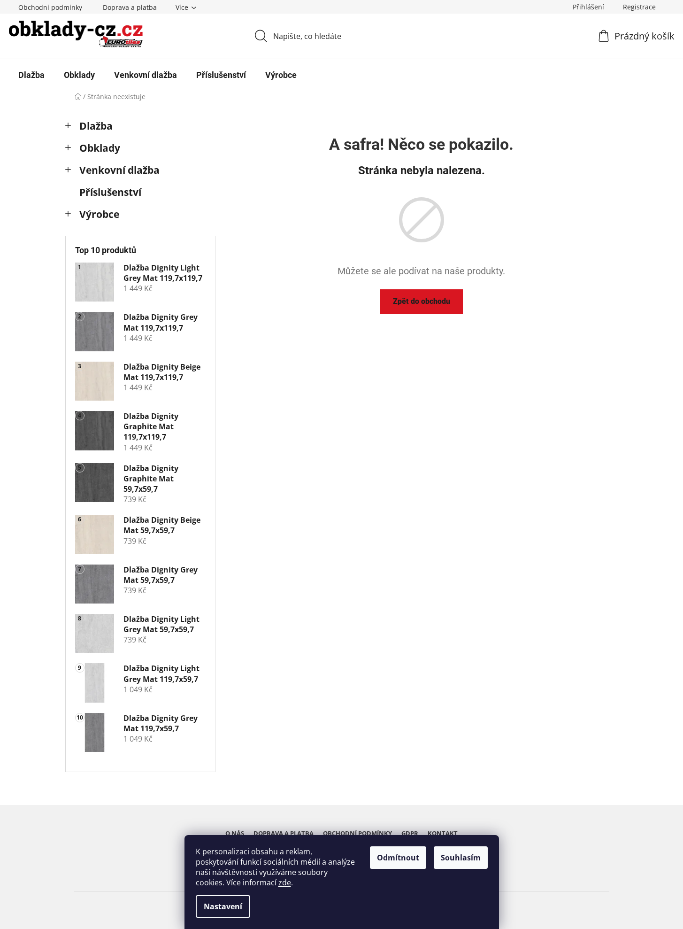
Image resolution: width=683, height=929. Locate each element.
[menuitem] (31, 75)
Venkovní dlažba (119, 170)
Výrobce (99, 214)
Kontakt (443, 833)
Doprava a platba (130, 7)
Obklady (99, 148)
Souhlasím (461, 857)
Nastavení (223, 906)
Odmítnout (398, 857)
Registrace (639, 6)
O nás (234, 833)
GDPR (409, 833)
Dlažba (96, 125)
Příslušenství (110, 192)
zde (284, 882)
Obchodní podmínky (50, 7)
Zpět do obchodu (421, 301)
